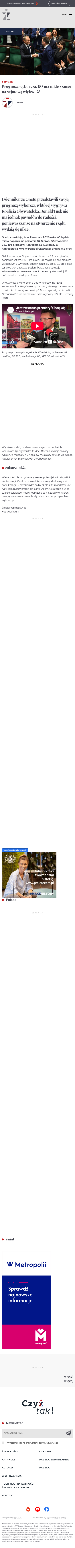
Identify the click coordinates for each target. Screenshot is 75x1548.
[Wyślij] (68, 1433)
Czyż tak (45, 1451)
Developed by (40, 1518)
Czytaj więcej (52, 1443)
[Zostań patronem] (28, 1509)
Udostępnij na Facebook (15, 850)
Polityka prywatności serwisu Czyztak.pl (18, 1486)
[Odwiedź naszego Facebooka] (46, 1509)
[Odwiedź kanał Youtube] (37, 1509)
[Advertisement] (37, 155)
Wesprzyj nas (12, 1476)
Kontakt (8, 1495)
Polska (10, 900)
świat (9, 1239)
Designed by (8, 1518)
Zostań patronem (59, 3)
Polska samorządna (54, 1460)
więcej (68, 1376)
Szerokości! (10, 1451)
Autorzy (8, 1468)
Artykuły (10, 31)
